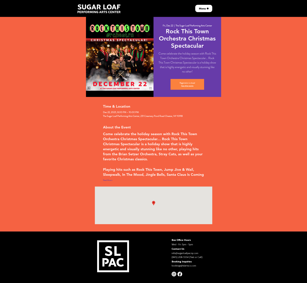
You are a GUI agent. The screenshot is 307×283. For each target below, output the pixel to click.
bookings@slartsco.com (184, 265)
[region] (99, 8)
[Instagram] (174, 274)
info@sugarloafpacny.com (185, 253)
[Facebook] (179, 274)
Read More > (107, 180)
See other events (187, 85)
